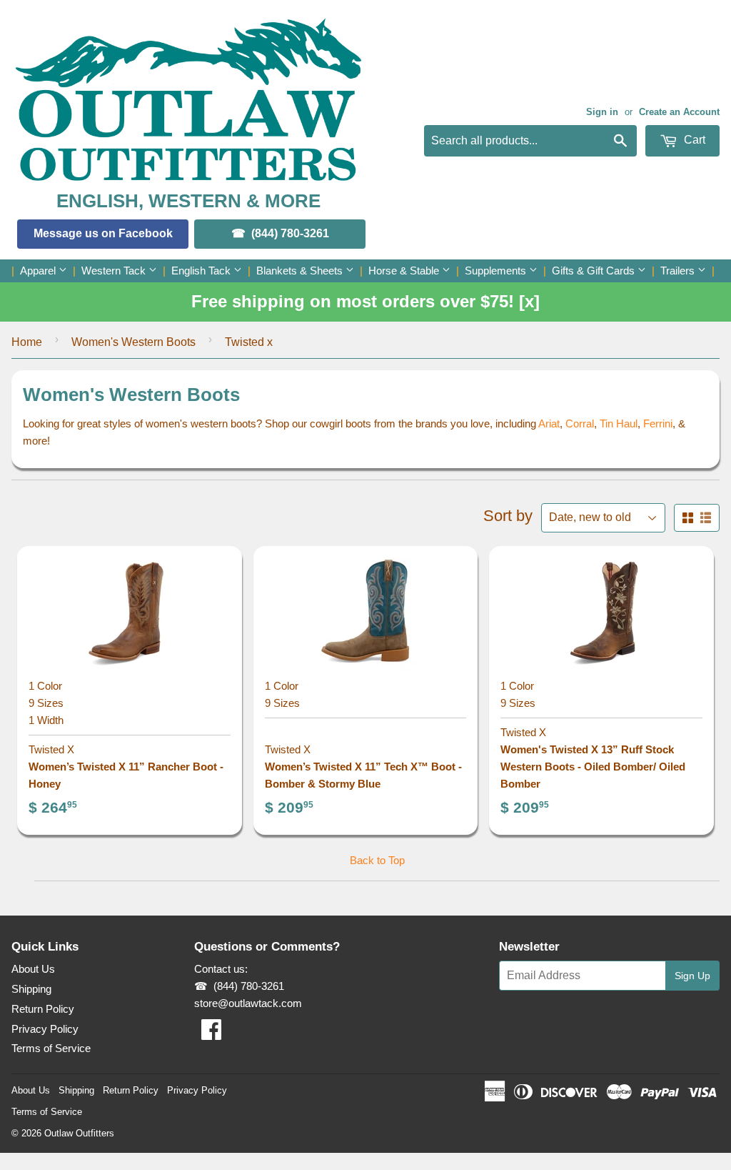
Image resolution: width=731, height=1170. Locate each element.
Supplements (497, 270)
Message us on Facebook (103, 233)
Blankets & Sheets (301, 270)
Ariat (549, 423)
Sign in (602, 111)
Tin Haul (618, 423)
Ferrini (657, 423)
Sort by (508, 516)
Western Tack (114, 270)
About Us (33, 969)
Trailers (678, 270)
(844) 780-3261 (290, 233)
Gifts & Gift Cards (594, 270)
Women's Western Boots (133, 342)
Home (26, 342)
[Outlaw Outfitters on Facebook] (211, 1034)
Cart (693, 140)
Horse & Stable (405, 270)
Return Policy (42, 1009)
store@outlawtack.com (248, 1003)
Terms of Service (51, 1048)
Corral (579, 423)
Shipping (31, 989)
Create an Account (679, 111)
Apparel (39, 270)
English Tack (202, 270)
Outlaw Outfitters (79, 1133)
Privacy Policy (45, 1029)
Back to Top (377, 860)
